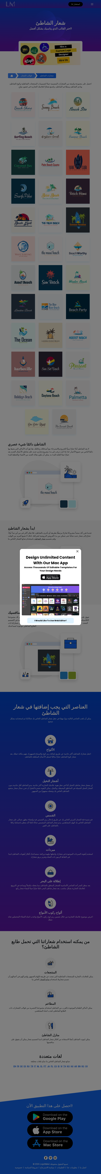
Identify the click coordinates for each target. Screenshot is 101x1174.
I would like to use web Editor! (50, 620)
